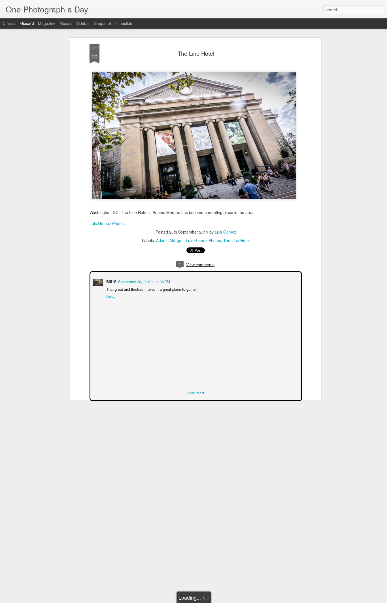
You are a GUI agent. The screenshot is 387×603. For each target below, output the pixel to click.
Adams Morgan (170, 240)
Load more (196, 392)
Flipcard (27, 23)
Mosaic (65, 23)
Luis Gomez (225, 232)
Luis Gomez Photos (107, 223)
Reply (110, 296)
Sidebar (83, 23)
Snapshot (102, 23)
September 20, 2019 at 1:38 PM (143, 281)
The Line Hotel (196, 53)
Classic (9, 23)
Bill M (111, 281)
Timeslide (123, 23)
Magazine (47, 23)
